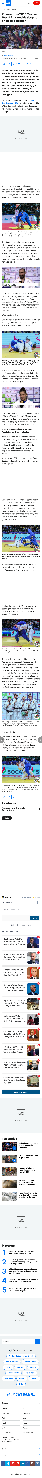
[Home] (2, 9)
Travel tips (30, 1373)
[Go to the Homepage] (8, 3)
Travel (25, 1423)
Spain (8, 1367)
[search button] (37, 1341)
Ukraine (20, 1367)
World (25, 1408)
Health (4, 1423)
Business (5, 1413)
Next (24, 1418)
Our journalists (28, 1433)
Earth (4, 1418)
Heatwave (9, 1378)
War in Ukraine (12, 1362)
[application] (21, 37)
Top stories (9, 1138)
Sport (14, 9)
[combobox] (21, 1341)
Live (36, 3)
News (8, 9)
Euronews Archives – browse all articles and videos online (10, 1440)
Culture (33, 1367)
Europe (4, 1408)
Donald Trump (30, 1362)
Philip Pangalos (9, 55)
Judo (7, 818)
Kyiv (21, 1384)
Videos (25, 1428)
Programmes (7, 1433)
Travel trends (13, 1373)
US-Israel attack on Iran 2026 (21, 1356)
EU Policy (26, 1413)
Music (21, 1378)
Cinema (34, 1378)
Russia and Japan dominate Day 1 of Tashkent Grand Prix (15, 809)
